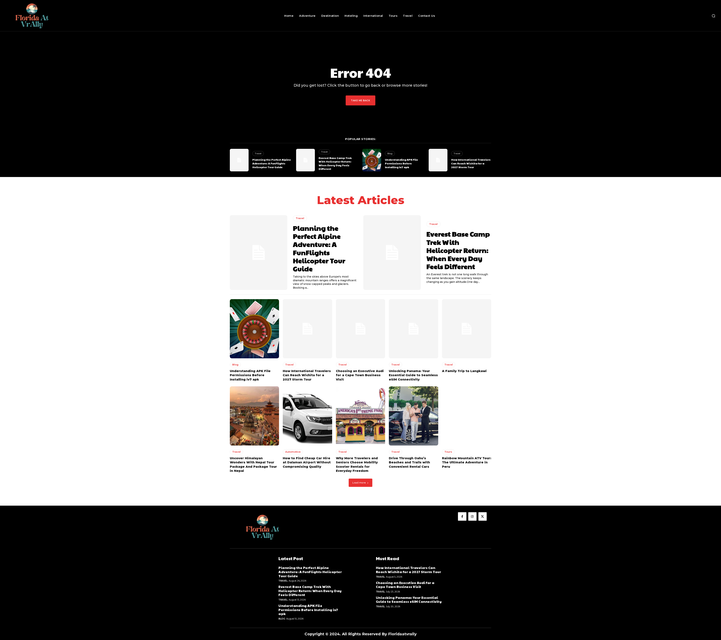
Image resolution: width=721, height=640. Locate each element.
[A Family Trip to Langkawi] (466, 328)
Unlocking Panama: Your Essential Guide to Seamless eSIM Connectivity (413, 375)
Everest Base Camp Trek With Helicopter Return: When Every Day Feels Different (335, 163)
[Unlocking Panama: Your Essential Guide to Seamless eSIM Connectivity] (413, 328)
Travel (258, 153)
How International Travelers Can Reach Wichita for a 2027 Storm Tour (470, 163)
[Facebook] (462, 516)
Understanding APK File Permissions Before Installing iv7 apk (401, 163)
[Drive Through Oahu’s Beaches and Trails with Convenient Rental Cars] (413, 416)
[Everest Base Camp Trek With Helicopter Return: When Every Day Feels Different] (305, 160)
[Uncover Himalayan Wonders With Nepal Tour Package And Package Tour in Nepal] (254, 416)
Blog (389, 153)
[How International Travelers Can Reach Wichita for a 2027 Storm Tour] (438, 160)
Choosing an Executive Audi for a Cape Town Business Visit (360, 375)
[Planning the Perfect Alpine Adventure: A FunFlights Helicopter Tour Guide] (239, 160)
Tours (448, 451)
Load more (359, 482)
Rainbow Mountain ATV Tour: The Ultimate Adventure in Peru (466, 462)
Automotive (293, 451)
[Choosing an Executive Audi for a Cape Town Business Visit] (360, 328)
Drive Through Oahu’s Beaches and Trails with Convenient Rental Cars (409, 462)
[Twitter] (482, 516)
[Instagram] (472, 516)
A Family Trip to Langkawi (464, 371)
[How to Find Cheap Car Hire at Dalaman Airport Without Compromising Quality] (307, 416)
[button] (713, 16)
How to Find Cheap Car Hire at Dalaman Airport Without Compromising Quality (307, 462)
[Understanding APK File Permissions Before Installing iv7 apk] (371, 160)
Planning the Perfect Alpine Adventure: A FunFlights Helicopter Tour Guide (271, 163)
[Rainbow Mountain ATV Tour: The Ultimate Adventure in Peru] (466, 416)
